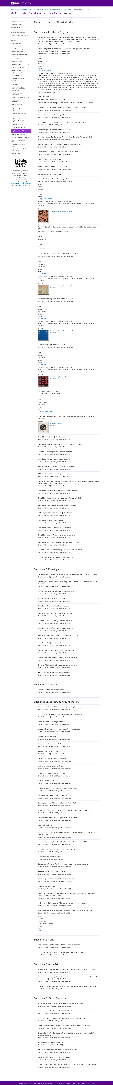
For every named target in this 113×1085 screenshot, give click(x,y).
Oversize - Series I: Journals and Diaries (19, 83)
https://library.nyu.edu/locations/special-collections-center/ (21, 184)
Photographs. (42, 249)
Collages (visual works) (45, 70)
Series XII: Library (16, 76)
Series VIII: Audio (16, 64)
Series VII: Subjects (16, 61)
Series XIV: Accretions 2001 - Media (19, 145)
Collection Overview (17, 22)
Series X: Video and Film (18, 70)
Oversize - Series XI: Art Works (17, 105)
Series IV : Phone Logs (17, 51)
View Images (16, 27)
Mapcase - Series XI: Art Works (18, 141)
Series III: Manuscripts (17, 49)
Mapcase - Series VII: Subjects (19, 137)
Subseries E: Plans (18, 124)
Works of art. (42, 273)
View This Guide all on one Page (20, 35)
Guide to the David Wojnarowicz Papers (42, 13)
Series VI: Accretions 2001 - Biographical (19, 149)
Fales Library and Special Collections (44, 9)
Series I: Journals (16, 43)
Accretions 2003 (15, 153)
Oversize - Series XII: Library (19, 134)
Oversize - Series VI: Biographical (17, 93)
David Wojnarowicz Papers (63, 9)
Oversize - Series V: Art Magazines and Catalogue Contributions (18, 88)
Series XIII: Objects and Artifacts (17, 79)
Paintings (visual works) (45, 411)
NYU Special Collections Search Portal (22, 9)
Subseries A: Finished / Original (19, 109)
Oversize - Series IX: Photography (17, 100)
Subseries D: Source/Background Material (18, 120)
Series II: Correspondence (18, 46)
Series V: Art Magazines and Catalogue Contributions (19, 55)
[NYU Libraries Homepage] (56, 3)
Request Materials (16, 24)
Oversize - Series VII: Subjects (19, 97)
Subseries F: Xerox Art (19, 127)
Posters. (40, 930)
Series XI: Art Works (17, 73)
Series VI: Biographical (17, 59)
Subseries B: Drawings (19, 113)
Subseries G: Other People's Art (18, 131)
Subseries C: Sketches (19, 116)
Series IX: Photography (17, 67)
